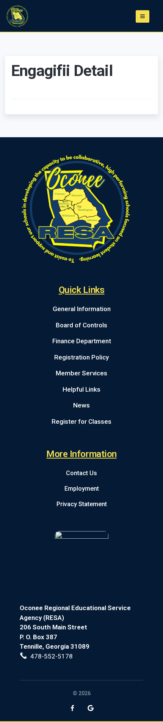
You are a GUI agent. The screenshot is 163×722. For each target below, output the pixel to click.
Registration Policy (81, 357)
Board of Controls (81, 325)
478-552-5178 (50, 656)
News (81, 405)
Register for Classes (81, 421)
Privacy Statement (81, 504)
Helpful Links (81, 389)
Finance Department (81, 341)
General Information (82, 309)
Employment (81, 488)
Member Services (81, 373)
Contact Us (81, 473)
